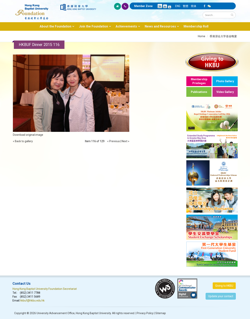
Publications (199, 91)
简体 (193, 6)
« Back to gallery (23, 141)
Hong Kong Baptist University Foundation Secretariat (44, 288)
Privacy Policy (145, 313)
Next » (125, 141)
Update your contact (220, 296)
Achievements (126, 26)
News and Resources (160, 26)
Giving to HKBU (224, 285)
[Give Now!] (212, 61)
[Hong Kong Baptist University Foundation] (36, 9)
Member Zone (143, 6)
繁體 (185, 6)
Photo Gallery (225, 81)
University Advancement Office (56, 313)
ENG (177, 6)
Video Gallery (225, 91)
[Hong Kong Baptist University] (78, 7)
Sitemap (160, 313)
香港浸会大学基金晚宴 (223, 36)
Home (201, 36)
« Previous (113, 141)
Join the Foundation (93, 26)
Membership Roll (196, 26)
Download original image (28, 134)
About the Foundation (55, 26)
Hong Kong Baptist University (93, 313)
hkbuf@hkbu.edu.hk (32, 300)
